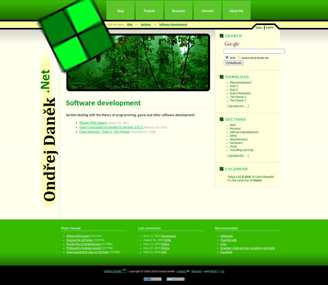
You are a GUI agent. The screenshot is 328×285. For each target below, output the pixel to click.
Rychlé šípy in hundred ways (83, 244)
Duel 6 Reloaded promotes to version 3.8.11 (111, 127)
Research (178, 11)
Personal (235, 128)
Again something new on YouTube (87, 252)
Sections (146, 24)
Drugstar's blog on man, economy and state (247, 248)
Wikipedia (226, 236)
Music (233, 146)
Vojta (167, 240)
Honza (165, 248)
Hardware (236, 143)
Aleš (163, 252)
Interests (207, 11)
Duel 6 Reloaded (240, 93)
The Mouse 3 (238, 100)
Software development (173, 24)
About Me (236, 11)
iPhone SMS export (93, 123)
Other (233, 135)
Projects (149, 11)
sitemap (196, 271)
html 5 (214, 271)
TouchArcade (228, 240)
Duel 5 (234, 89)
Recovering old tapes (79, 240)
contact (181, 271)
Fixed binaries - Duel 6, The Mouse (104, 132)
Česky (259, 27)
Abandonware (238, 139)
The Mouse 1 (238, 97)
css (222, 271)
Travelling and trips (241, 150)
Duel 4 (234, 86)
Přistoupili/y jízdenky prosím (83, 248)
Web (232, 58)
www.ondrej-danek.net (255, 58)
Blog (121, 11)
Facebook (226, 252)
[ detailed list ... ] (238, 106)
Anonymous (168, 236)
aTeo (223, 244)
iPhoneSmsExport (240, 82)
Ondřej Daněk (115, 271)
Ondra (165, 244)
